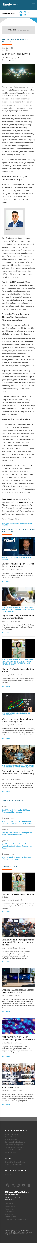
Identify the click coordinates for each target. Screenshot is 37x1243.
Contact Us (9, 1204)
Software (5, 559)
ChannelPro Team (18, 675)
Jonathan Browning (19, 948)
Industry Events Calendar (13, 1165)
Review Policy (10, 1206)
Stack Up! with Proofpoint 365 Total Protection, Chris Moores (18, 565)
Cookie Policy (9, 1214)
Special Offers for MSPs (13, 1150)
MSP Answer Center (21, 609)
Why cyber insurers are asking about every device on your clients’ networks (17, 822)
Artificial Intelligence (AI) (11, 607)
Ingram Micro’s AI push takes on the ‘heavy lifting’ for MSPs (18, 616)
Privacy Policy (9, 1211)
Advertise (8, 1174)
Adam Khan (6, 499)
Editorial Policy (10, 1217)
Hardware (9, 661)
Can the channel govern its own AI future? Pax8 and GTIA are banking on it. (18, 773)
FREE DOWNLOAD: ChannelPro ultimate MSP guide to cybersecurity (18, 1038)
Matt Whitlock (17, 570)
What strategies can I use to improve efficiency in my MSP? (18, 720)
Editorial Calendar (11, 1139)
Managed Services (26, 523)
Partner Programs (23, 663)
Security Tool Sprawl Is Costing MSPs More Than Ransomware (17, 833)
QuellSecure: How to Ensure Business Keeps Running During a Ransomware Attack (17, 846)
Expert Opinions (10, 39)
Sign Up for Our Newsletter (14, 1147)
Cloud (17, 523)
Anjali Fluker (17, 621)
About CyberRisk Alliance (13, 1137)
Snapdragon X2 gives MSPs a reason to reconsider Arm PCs (18, 991)
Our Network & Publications (15, 1142)
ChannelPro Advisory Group (14, 1145)
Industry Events (19, 661)
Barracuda (22, 502)
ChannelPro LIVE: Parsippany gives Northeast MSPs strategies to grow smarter (18, 942)
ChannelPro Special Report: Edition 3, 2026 (18, 670)
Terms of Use (9, 1209)
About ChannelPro (11, 1134)
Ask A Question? (10, 1152)
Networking (12, 663)
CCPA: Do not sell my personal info (17, 1219)
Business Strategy (8, 523)
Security (5, 525)
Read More (6, 581)
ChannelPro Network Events (15, 1162)
